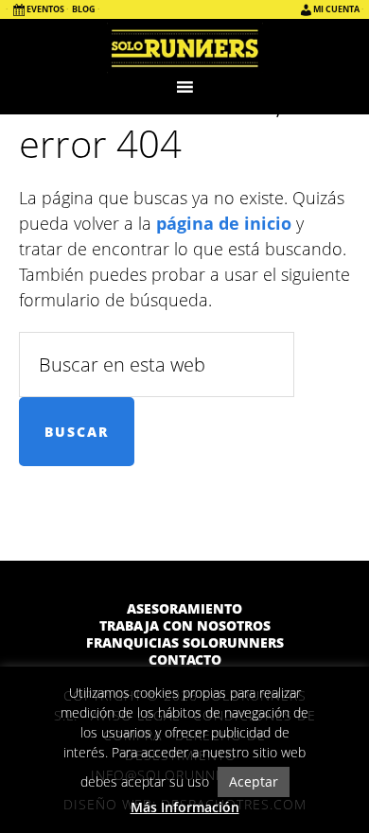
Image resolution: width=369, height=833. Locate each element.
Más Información (185, 807)
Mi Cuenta (336, 9)
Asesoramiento (184, 609)
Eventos (45, 9)
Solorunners (185, 47)
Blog (84, 9)
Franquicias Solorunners (185, 643)
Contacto (185, 660)
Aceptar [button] (253, 781)
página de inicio (223, 223)
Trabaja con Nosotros (185, 626)
